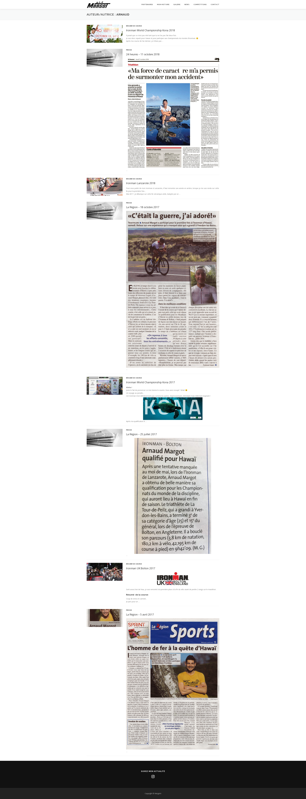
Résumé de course (134, 26)
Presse (129, 50)
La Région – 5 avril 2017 (140, 614)
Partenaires (147, 4)
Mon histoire (163, 4)
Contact (215, 4)
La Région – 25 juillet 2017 (141, 434)
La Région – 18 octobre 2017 (142, 207)
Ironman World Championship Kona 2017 (150, 382)
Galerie (176, 4)
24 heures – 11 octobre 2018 (143, 54)
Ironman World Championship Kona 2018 (150, 30)
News (186, 4)
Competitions (200, 4)
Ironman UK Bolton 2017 (140, 568)
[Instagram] (153, 776)
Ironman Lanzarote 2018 (140, 183)
